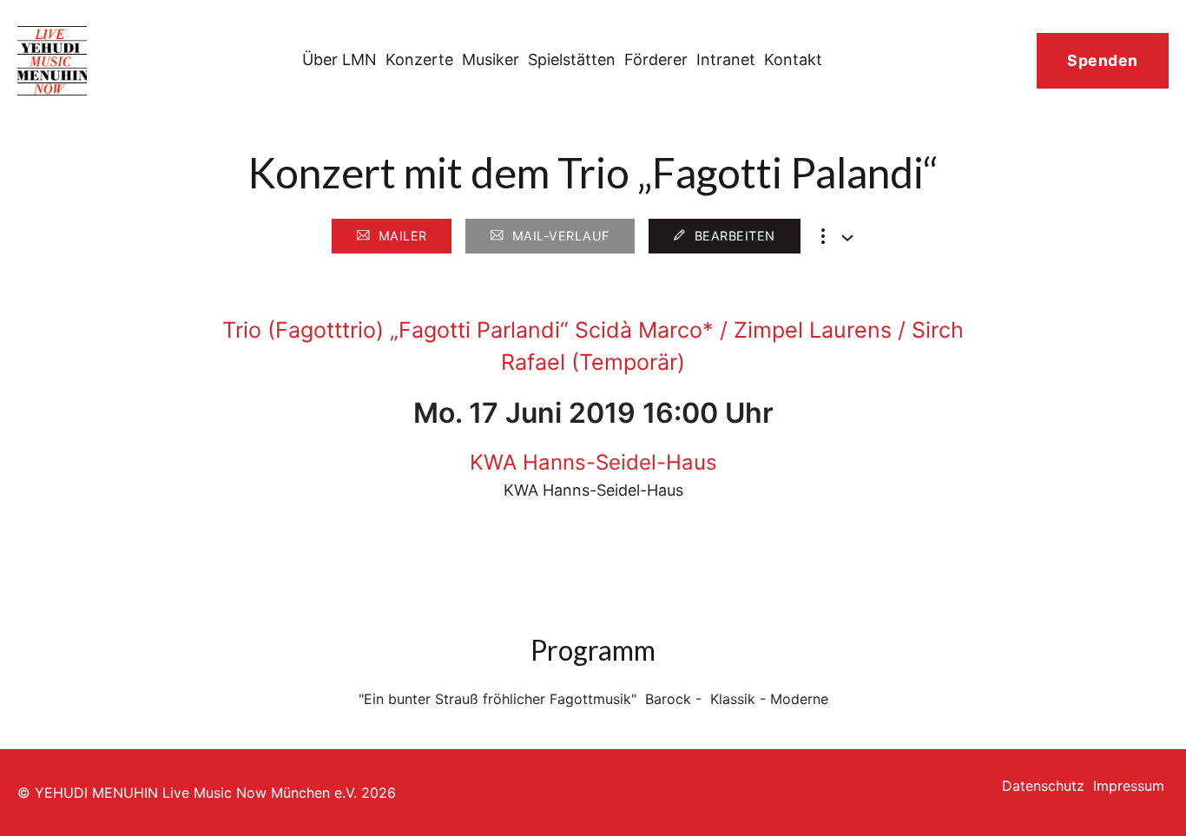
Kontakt (793, 59)
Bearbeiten (735, 235)
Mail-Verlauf (560, 235)
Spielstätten (572, 59)
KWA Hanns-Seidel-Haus (593, 462)
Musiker (490, 59)
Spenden (1102, 60)
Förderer (656, 59)
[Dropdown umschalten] (847, 238)
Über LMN (339, 59)
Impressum (1128, 785)
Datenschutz (1043, 785)
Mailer (403, 235)
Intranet (725, 59)
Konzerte (419, 59)
